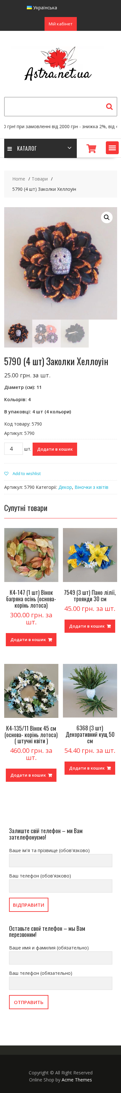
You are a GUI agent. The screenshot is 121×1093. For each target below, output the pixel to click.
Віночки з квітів (91, 487)
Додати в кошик (55, 449)
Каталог (27, 148)
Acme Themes (77, 1080)
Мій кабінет (61, 24)
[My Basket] (91, 149)
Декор (65, 487)
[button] (112, 147)
